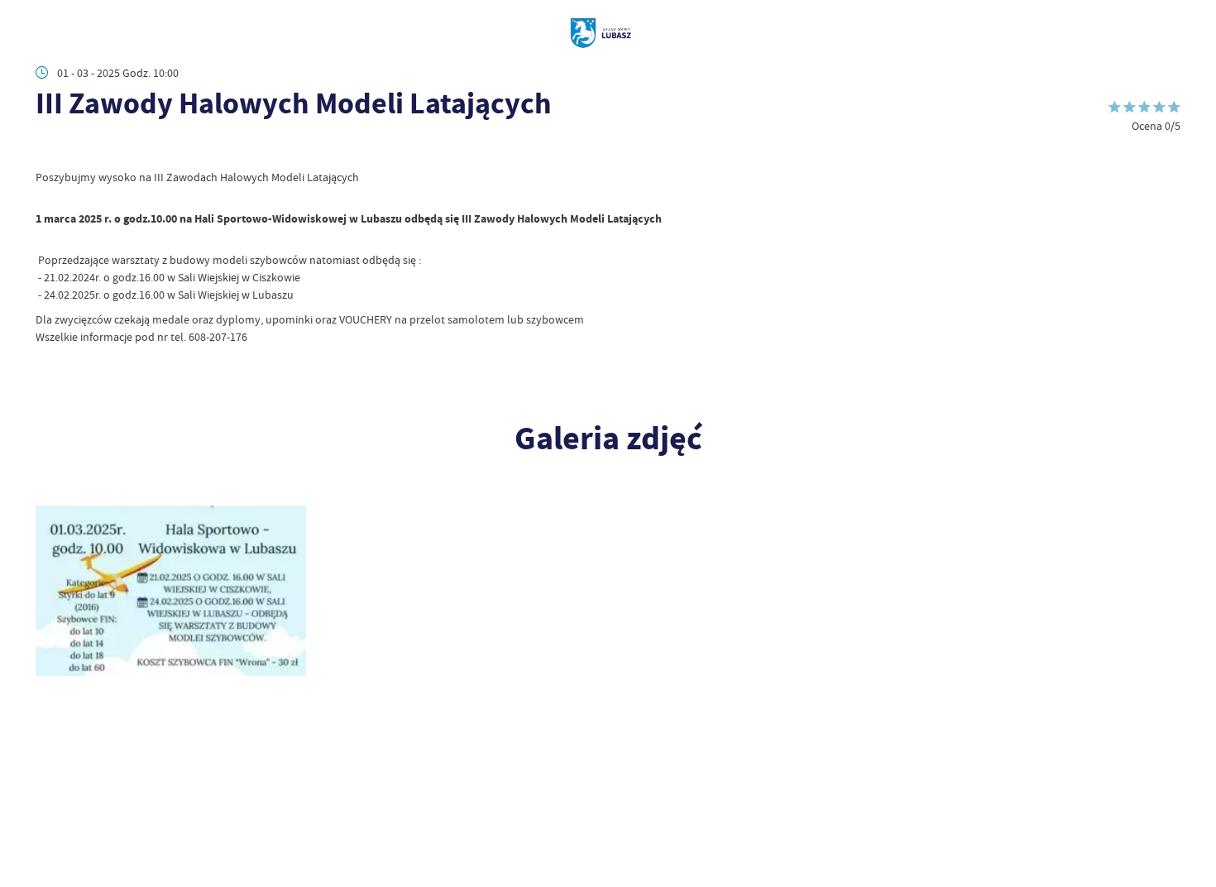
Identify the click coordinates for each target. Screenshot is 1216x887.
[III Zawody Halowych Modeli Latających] (171, 591)
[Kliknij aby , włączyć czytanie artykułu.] (47, 148)
